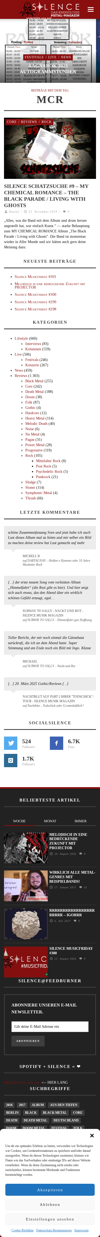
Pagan (29, 440)
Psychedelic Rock (49, 472)
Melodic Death (36, 424)
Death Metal (34, 392)
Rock (47, 122)
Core (12, 122)
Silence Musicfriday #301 (35, 277)
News (66, 57)
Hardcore (32, 413)
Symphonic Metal (38, 493)
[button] (92, 1135)
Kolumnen (33, 349)
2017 (22, 1105)
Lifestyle (21, 338)
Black (31, 1113)
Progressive (34, 450)
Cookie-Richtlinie (22, 1230)
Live (52, 57)
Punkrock (43, 477)
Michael (30, 661)
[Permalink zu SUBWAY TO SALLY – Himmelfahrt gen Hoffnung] (14, 614)
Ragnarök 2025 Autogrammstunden (48, 68)
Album (38, 1105)
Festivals (34, 57)
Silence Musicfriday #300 (35, 295)
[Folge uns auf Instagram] (10, 760)
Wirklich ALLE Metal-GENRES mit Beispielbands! (72, 876)
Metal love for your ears (22, 1082)
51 (85, 887)
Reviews (29, 122)
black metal (55, 1113)
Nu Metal (32, 434)
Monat (50, 821)
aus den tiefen (63, 1105)
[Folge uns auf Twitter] (10, 743)
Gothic (30, 408)
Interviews (33, 344)
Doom (30, 397)
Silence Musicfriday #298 (35, 309)
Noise (29, 429)
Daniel (14, 211)
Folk (28, 402)
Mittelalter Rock (48, 461)
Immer (81, 821)
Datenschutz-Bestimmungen (54, 1230)
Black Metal (34, 381)
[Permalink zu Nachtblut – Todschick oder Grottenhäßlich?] (14, 699)
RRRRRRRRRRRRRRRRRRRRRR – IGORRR (72, 913)
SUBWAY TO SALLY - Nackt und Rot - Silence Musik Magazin (53, 613)
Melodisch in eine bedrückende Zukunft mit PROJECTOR (50, 285)
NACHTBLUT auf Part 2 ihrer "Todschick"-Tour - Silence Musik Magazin (58, 699)
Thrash (30, 498)
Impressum (81, 1230)
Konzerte (32, 365)
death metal (35, 1120)
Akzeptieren (50, 1190)
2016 (9, 1105)
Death (11, 1120)
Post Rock (43, 466)
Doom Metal (34, 1128)
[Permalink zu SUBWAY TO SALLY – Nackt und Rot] (14, 664)
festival (59, 1128)
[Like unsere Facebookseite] (56, 743)
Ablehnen (50, 1204)
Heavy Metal (35, 418)
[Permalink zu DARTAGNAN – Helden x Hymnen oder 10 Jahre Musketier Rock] (14, 558)
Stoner (30, 488)
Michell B (31, 556)
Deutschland (66, 1120)
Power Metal (35, 445)
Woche (19, 821)
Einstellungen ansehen (50, 1219)
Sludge (30, 482)
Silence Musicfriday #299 (35, 302)
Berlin (12, 1113)
